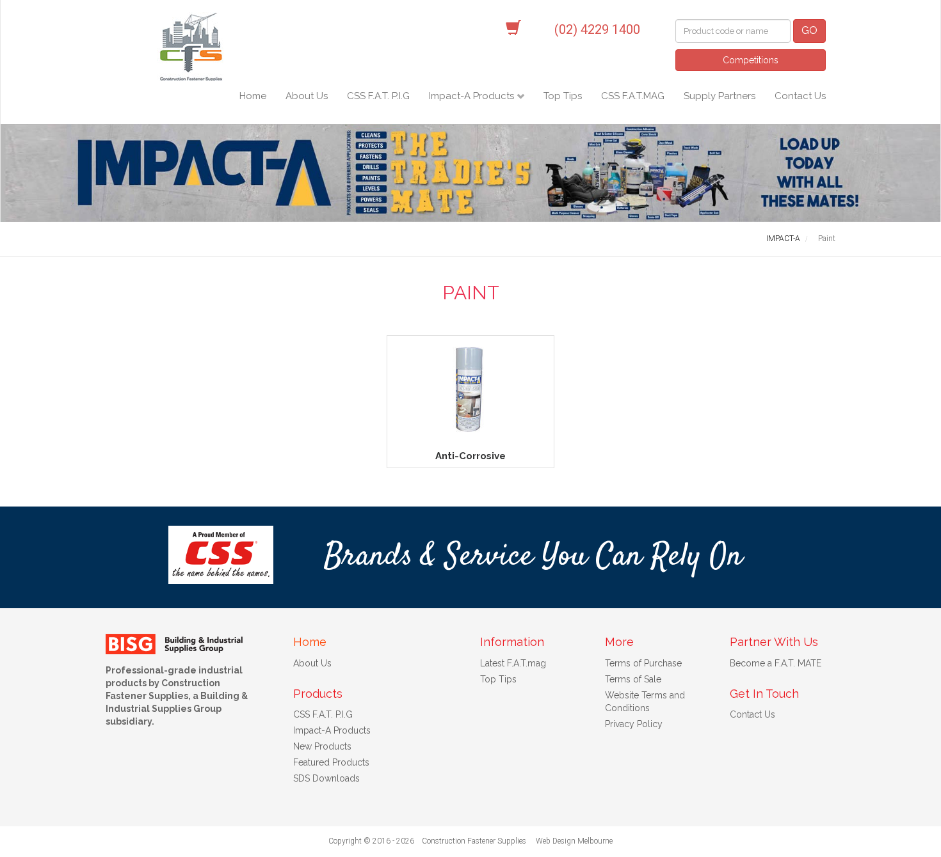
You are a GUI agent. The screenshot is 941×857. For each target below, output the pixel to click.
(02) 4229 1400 (597, 29)
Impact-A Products (473, 96)
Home (252, 96)
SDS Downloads (326, 778)
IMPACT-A (783, 238)
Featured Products (331, 762)
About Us (307, 96)
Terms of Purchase (643, 663)
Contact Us (800, 96)
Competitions (750, 60)
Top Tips (562, 96)
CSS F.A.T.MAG (632, 96)
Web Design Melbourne (574, 841)
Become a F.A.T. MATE (775, 663)
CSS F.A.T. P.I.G (378, 96)
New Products (322, 746)
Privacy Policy (634, 724)
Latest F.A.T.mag (513, 663)
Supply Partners (719, 96)
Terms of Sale (633, 679)
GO (809, 30)
